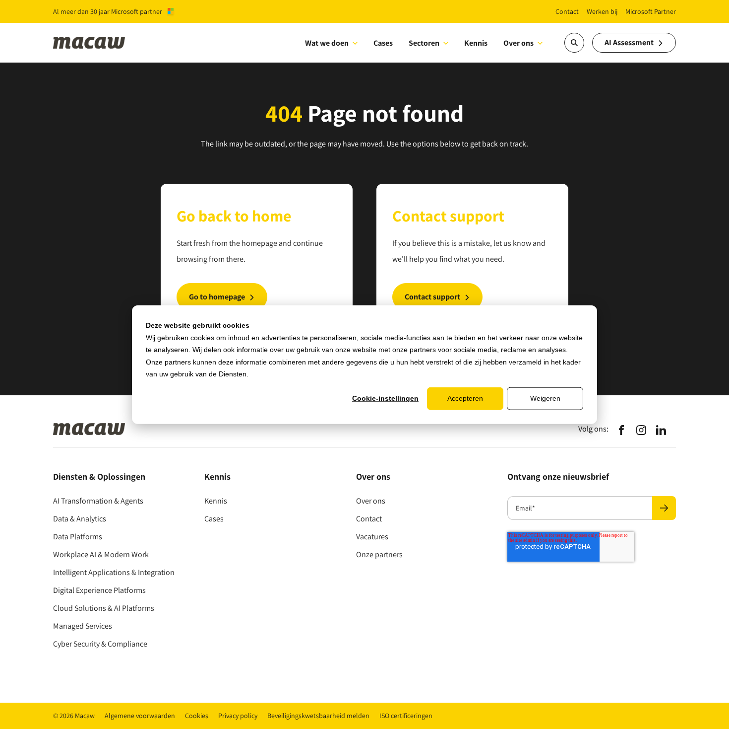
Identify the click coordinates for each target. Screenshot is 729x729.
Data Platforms (77, 536)
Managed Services (82, 626)
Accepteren (465, 398)
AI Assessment (629, 42)
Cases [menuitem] (383, 43)
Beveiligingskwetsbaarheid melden (318, 715)
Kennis (215, 501)
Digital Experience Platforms (99, 590)
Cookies (196, 715)
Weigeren (545, 398)
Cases (214, 518)
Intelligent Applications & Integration (114, 572)
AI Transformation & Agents (98, 501)
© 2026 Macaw (74, 715)
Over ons (518, 43)
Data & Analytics (79, 518)
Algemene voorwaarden (140, 715)
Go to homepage (217, 297)
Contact (369, 518)
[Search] (574, 43)
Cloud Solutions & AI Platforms (103, 608)
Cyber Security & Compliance (100, 644)
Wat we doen (327, 43)
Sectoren (424, 43)
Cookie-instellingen (385, 398)
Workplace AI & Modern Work (101, 554)
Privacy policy (237, 715)
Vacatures (372, 536)
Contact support (432, 297)
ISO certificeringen (405, 715)
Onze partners (379, 554)
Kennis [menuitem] (475, 43)
